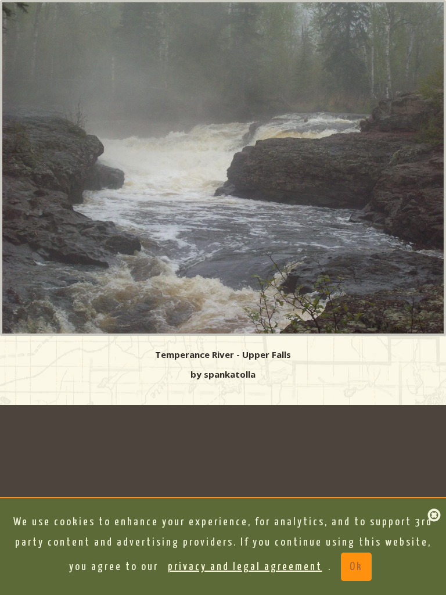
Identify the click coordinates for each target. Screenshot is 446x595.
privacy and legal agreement (245, 566)
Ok (356, 566)
